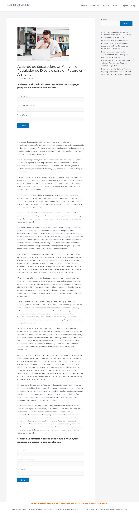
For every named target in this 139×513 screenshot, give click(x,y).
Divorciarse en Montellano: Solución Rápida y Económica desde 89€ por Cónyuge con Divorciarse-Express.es (116, 71)
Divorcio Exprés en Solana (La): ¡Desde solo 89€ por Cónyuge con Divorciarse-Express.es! (115, 54)
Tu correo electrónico (26, 105)
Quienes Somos (93, 509)
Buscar (104, 20)
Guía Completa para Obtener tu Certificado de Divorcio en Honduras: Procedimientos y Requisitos (116, 34)
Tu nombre (22, 96)
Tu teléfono (22, 115)
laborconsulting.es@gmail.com (63, 509)
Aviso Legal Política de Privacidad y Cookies (113, 509)
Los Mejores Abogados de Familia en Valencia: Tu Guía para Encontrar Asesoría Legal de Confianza (116, 63)
